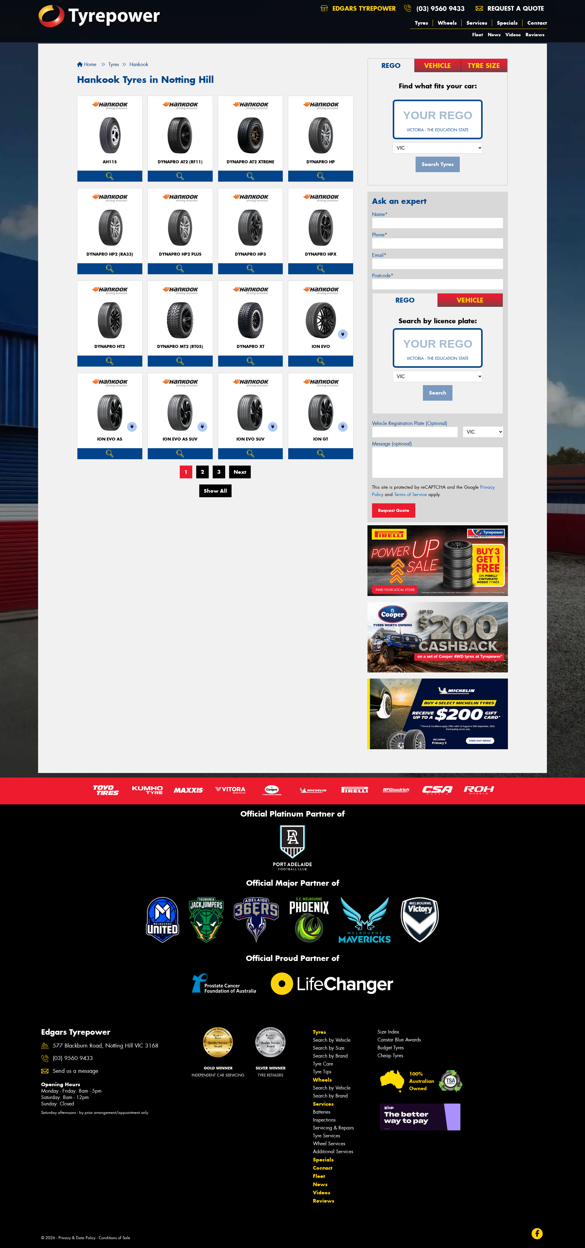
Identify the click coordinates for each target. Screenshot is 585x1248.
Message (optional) (392, 444)
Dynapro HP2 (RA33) (110, 254)
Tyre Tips (322, 1072)
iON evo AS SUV (180, 439)
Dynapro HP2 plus (180, 254)
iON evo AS (109, 439)
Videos (513, 34)
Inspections (324, 1120)
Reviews (535, 34)
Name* (380, 214)
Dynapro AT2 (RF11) (180, 162)
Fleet (477, 34)
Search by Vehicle (331, 1040)
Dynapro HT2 (109, 346)
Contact (537, 23)
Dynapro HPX (320, 254)
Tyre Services (326, 1136)
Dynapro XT (250, 346)
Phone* (379, 235)
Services (476, 23)
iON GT (320, 439)
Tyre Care (323, 1064)
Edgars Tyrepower (363, 8)
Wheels (447, 23)
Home (89, 64)
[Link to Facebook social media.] (537, 1233)
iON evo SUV (250, 439)
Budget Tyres (391, 1047)
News (494, 34)
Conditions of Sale (114, 1237)
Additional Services (333, 1151)
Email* (379, 255)
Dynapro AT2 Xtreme (250, 162)
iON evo (321, 346)
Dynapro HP (321, 162)
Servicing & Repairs (333, 1128)
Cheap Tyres (390, 1055)
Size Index (388, 1032)
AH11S (110, 162)
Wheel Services (329, 1143)
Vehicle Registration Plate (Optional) (409, 423)
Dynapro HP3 (250, 254)
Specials (507, 23)
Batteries (321, 1112)
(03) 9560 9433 (441, 8)
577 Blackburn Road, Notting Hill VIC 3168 (105, 1045)
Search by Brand (330, 1056)
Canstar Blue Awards (399, 1040)
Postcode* (382, 275)
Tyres (421, 23)
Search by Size (328, 1048)
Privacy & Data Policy (76, 1237)
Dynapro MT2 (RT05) (180, 346)
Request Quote (393, 510)
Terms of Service (410, 494)
